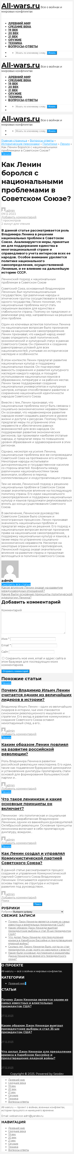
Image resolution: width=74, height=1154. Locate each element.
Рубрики (6, 911)
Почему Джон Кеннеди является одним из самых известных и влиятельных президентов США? (39, 923)
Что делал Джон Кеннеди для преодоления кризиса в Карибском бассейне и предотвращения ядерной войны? (40, 940)
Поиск (5, 900)
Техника (15, 43)
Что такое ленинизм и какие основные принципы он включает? (31, 804)
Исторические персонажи (20, 144)
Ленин (65, 144)
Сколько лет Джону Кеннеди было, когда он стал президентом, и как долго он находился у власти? (39, 948)
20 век (13, 33)
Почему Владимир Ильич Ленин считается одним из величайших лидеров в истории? (36, 695)
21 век (13, 36)
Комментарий (11, 610)
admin (10, 210)
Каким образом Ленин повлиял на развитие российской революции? (34, 749)
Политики (50, 144)
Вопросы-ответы (23, 46)
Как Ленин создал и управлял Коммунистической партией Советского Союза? (33, 858)
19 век (13, 30)
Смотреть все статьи (16, 584)
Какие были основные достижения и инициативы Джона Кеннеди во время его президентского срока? (39, 956)
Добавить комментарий (18, 217)
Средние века (19, 26)
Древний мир (19, 23)
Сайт (4, 651)
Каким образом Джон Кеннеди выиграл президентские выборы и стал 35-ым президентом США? (39, 931)
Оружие (15, 40)
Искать (52, 53)
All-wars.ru (20, 5)
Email (6, 645)
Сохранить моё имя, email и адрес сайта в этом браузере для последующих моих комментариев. (33, 662)
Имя (5, 639)
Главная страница (14, 140)
